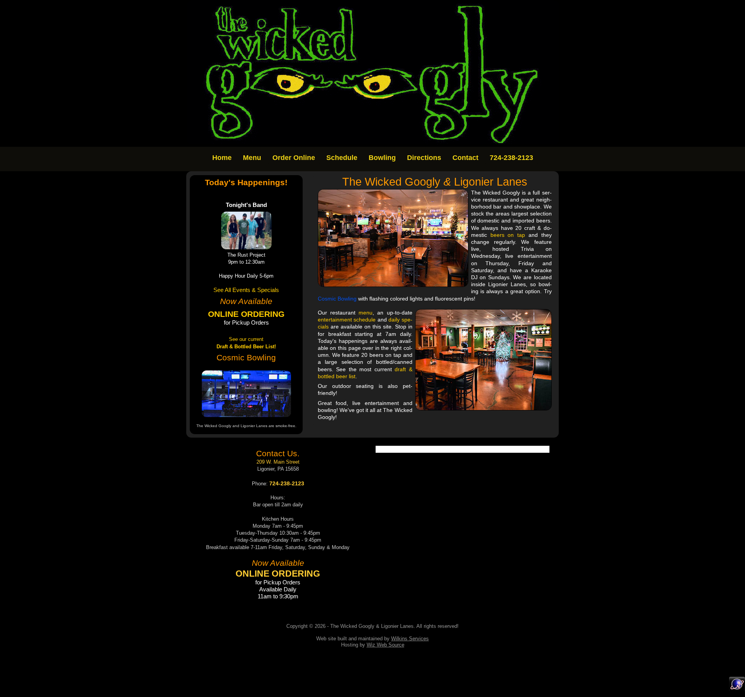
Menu (252, 158)
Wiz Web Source (385, 645)
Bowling (382, 158)
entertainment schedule (347, 319)
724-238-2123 (511, 158)
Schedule (341, 158)
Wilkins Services (410, 638)
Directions (424, 158)
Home (222, 158)
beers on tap (507, 235)
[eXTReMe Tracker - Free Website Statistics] (737, 689)
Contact (465, 158)
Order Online (293, 158)
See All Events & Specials (246, 290)
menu (365, 312)
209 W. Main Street (278, 462)
